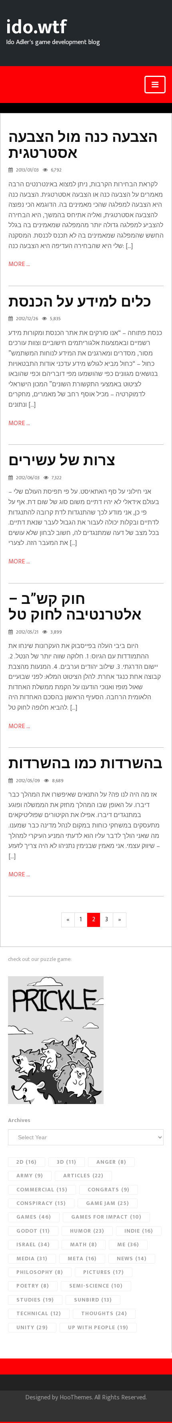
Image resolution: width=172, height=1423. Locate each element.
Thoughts (104, 1313)
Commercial (42, 1189)
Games (33, 1216)
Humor (87, 1230)
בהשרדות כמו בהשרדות (85, 763)
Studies (35, 1299)
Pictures (103, 1272)
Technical (38, 1313)
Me (128, 1244)
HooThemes (76, 1397)
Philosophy (39, 1272)
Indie (138, 1230)
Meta (82, 1258)
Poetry (32, 1285)
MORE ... (19, 264)
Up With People (98, 1327)
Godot (33, 1230)
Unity (32, 1327)
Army (29, 1175)
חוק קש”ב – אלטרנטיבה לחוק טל (75, 607)
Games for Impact (106, 1216)
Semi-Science (96, 1285)
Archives (19, 1120)
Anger (111, 1162)
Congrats (109, 1189)
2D (26, 1162)
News (132, 1258)
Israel (33, 1244)
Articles (83, 1175)
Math (83, 1244)
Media (32, 1258)
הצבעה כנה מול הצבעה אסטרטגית (83, 145)
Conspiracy (41, 1203)
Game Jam (107, 1203)
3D (66, 1162)
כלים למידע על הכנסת (79, 301)
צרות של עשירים (61, 460)
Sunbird (93, 1299)
